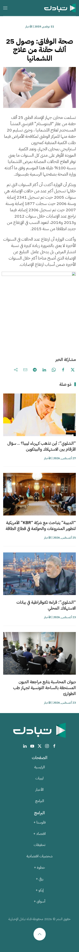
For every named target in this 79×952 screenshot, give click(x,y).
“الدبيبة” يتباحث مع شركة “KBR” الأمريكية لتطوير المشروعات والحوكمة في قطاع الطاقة (41, 525)
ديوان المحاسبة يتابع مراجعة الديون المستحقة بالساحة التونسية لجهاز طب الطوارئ (44, 688)
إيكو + (40, 890)
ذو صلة (65, 384)
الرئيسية (39, 767)
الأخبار (28, 26)
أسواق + (39, 901)
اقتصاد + (39, 833)
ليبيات (39, 778)
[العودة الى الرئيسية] (60, 8)
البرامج (39, 801)
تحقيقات (39, 844)
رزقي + (39, 878)
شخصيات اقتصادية (40, 856)
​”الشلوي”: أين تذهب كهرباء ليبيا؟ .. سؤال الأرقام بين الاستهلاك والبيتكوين (41, 446)
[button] (5, 8)
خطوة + (39, 867)
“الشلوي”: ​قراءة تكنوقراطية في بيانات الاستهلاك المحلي (46, 605)
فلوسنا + (39, 822)
